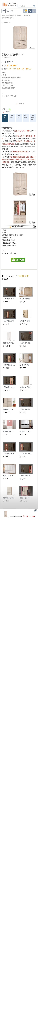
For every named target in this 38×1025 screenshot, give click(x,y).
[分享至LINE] (10, 109)
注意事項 (25, 116)
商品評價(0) (32, 117)
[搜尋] (34, 6)
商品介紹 (4, 116)
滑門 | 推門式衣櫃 (25, 15)
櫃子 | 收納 (12, 15)
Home (3, 15)
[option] (19, 37)
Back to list (7, 23)
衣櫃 (18, 15)
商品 (7, 15)
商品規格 (11, 116)
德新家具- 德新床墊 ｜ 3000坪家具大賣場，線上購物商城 (9, 4)
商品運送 (18, 116)
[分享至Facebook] (7, 109)
